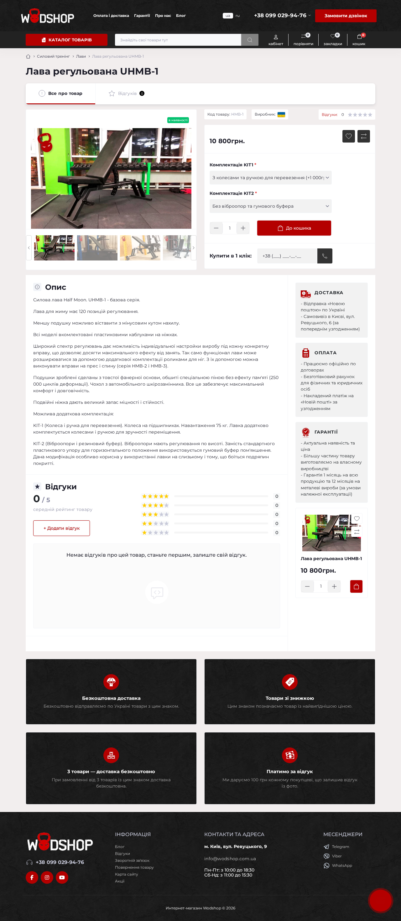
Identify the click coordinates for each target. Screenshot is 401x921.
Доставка (329, 292)
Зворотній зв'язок (132, 860)
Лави (81, 56)
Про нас (163, 15)
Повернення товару (134, 867)
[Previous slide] (29, 247)
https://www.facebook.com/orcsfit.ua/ (32, 877)
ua (228, 15)
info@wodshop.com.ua (230, 858)
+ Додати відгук (62, 528)
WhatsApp (342, 865)
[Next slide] (193, 247)
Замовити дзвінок (346, 15)
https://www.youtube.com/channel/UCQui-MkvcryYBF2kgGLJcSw (62, 877)
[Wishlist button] (348, 136)
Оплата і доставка (111, 15)
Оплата (326, 353)
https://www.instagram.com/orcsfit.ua (47, 877)
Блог (181, 15)
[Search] (249, 40)
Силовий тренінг (53, 56)
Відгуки (122, 853)
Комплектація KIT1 (233, 165)
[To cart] (356, 586)
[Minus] (216, 228)
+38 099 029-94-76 (60, 862)
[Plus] (243, 228)
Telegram (340, 846)
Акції (119, 881)
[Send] (324, 255)
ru (238, 15)
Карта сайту (126, 874)
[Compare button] (363, 136)
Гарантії (142, 15)
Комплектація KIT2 (233, 193)
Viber (337, 856)
